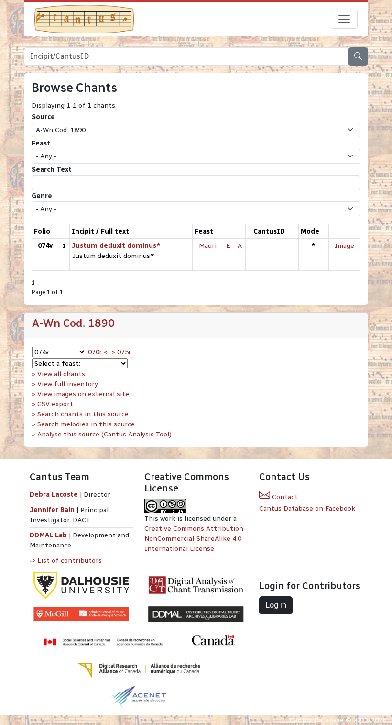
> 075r (121, 352)
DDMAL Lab (48, 535)
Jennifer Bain (53, 510)
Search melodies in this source (86, 424)
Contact (284, 497)
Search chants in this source (83, 414)
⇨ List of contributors (66, 561)
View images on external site (83, 394)
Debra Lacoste (54, 495)
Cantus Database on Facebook (307, 508)
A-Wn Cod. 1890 (73, 323)
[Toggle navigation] (344, 19)
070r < (98, 352)
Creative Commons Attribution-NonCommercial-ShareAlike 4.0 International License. (195, 538)
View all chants (61, 374)
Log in (275, 605)
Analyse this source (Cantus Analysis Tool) (104, 434)
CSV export (55, 404)
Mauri (208, 246)
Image (344, 246)
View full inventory (67, 384)
